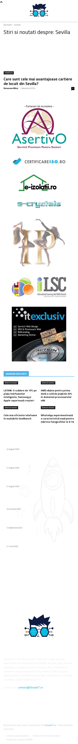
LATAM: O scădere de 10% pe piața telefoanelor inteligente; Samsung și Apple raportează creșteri (20, 395)
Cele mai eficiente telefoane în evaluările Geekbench (20, 417)
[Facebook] (38, 707)
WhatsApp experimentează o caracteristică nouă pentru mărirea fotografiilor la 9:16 (57, 418)
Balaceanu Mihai (11, 88)
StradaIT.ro (50, 725)
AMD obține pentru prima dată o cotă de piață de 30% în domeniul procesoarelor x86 (56, 395)
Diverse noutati (11, 382)
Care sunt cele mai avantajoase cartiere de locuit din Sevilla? (38, 81)
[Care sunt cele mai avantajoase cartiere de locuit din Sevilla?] (39, 56)
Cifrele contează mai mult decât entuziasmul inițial (37, 444)
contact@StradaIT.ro (30, 687)
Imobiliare (9, 72)
